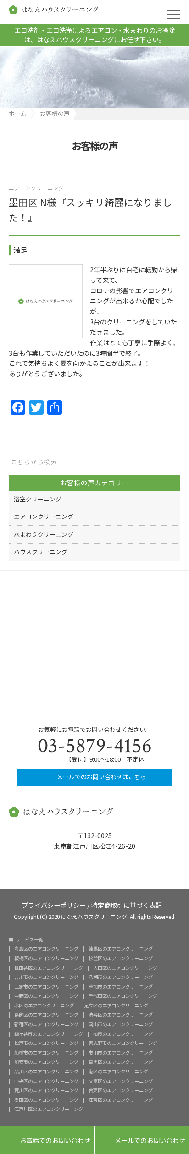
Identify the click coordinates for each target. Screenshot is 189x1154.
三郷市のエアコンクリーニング (46, 986)
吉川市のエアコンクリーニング (46, 977)
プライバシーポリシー (54, 904)
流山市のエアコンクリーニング (121, 1024)
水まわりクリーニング (43, 534)
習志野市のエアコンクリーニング (123, 1043)
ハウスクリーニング (40, 551)
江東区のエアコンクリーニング (121, 1100)
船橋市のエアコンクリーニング (46, 1052)
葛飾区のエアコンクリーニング (46, 1014)
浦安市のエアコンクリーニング (46, 1062)
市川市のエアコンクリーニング (121, 1052)
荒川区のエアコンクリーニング (46, 1090)
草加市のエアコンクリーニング (121, 986)
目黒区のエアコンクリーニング (121, 1062)
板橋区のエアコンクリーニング (46, 958)
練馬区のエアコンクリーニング (121, 948)
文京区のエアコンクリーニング (121, 1081)
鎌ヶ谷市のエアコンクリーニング (48, 1034)
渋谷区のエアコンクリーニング (121, 1014)
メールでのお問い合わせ (142, 1140)
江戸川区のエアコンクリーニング (48, 1109)
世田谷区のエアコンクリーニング (48, 968)
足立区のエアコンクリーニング (116, 1005)
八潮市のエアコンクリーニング (121, 977)
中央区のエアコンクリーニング (46, 1081)
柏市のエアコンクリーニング (123, 1034)
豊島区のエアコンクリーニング (46, 948)
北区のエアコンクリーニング (44, 1005)
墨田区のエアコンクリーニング (46, 1100)
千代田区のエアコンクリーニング (123, 996)
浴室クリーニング (37, 499)
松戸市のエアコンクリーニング (46, 1043)
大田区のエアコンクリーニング (125, 968)
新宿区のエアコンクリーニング (46, 1024)
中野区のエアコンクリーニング (46, 996)
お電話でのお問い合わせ (47, 1140)
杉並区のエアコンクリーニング (121, 958)
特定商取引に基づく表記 (126, 904)
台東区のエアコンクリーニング (121, 1090)
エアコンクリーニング (36, 188)
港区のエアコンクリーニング (118, 1071)
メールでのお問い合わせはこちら (101, 776)
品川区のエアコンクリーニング (46, 1071)
